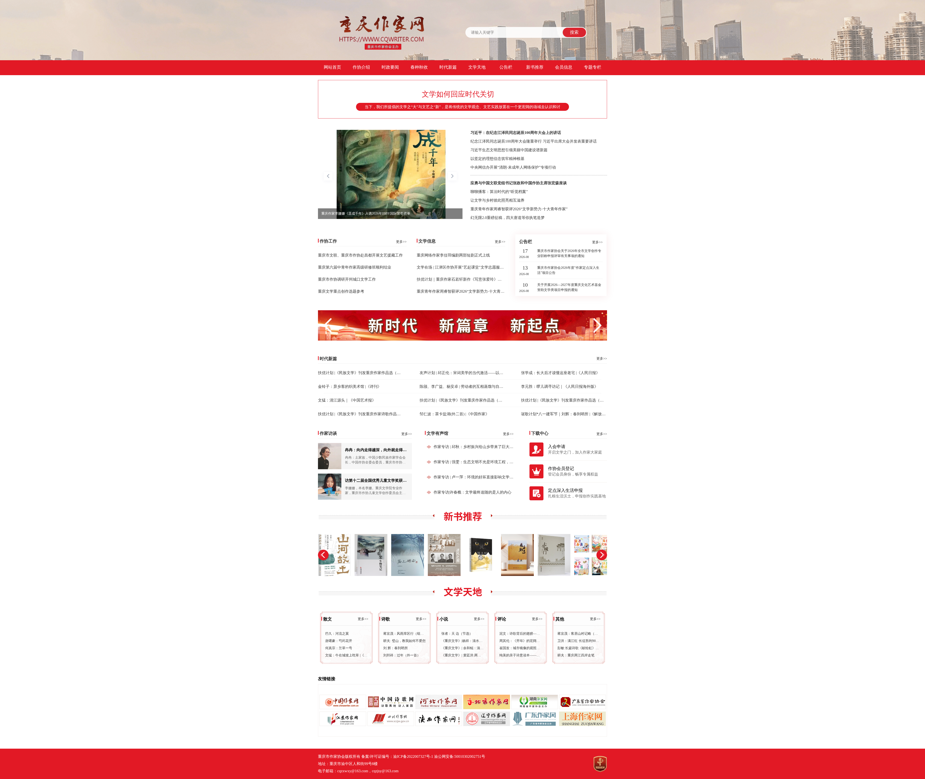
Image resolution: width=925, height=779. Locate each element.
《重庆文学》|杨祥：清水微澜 (462, 641)
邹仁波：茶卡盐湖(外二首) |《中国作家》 (454, 414)
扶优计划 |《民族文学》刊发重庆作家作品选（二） (564, 400)
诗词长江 (328, 213)
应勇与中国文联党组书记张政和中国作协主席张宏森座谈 (518, 183)
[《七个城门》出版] (517, 555)
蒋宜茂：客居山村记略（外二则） (578, 633)
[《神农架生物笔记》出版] (334, 555)
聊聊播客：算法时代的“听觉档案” (499, 192)
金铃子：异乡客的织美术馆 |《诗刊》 (349, 386)
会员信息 (563, 67)
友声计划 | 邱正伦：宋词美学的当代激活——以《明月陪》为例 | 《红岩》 (482, 373)
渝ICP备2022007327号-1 (413, 756)
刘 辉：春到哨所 (395, 648)
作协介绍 (361, 67)
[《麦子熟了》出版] (480, 555)
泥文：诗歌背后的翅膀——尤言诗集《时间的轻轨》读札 (520, 633)
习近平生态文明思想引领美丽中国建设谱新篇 (509, 150)
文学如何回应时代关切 (458, 94)
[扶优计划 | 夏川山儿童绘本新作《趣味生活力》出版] (554, 555)
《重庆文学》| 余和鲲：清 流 (462, 648)
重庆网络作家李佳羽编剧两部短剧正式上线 (453, 255)
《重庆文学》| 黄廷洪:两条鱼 (462, 655)
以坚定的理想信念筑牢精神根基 (497, 159)
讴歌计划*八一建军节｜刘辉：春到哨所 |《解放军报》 (567, 414)
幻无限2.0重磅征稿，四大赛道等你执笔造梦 (507, 218)
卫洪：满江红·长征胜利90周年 (578, 641)
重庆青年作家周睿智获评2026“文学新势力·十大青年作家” (519, 209)
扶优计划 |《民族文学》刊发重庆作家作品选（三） (463, 400)
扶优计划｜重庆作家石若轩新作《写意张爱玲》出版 (461, 279)
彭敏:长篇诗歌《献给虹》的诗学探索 (578, 648)
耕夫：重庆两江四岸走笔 (576, 655)
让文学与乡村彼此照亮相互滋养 (497, 200)
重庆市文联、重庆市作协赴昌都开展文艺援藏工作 (360, 255)
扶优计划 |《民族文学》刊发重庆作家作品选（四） (361, 373)
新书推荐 (534, 67)
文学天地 (477, 67)
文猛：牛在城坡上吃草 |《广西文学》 (346, 655)
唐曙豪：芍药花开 (338, 641)
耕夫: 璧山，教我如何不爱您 (404, 641)
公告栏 (505, 67)
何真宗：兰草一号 (338, 648)
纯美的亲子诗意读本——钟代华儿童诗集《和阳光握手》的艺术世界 (520, 655)
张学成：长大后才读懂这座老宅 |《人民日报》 (560, 373)
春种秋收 (419, 67)
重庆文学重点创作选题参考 (341, 291)
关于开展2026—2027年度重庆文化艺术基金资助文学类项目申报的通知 (569, 287)
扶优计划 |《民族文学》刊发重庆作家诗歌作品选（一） (365, 414)
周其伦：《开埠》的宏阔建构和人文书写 (520, 641)
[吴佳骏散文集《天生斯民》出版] (590, 555)
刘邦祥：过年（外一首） (401, 655)
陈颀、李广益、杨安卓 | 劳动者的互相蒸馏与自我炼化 (465, 386)
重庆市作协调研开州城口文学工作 (347, 279)
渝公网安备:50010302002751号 (459, 756)
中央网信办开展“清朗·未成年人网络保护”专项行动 (513, 167)
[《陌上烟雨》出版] (371, 555)
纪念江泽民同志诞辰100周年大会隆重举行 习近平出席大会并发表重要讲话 (533, 141)
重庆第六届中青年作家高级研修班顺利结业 (354, 267)
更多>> (401, 242)
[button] (452, 177)
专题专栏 (592, 67)
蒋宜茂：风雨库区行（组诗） (404, 633)
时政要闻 (390, 67)
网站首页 (332, 67)
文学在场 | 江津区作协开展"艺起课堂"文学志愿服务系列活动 (468, 267)
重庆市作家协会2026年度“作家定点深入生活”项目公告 (568, 270)
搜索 (574, 32)
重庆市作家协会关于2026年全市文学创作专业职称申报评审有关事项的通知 (569, 253)
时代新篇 (448, 67)
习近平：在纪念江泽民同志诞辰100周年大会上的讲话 (515, 133)
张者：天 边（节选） (457, 633)
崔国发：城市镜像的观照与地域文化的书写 (520, 648)
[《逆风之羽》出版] (407, 555)
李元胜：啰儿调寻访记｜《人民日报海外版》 (559, 386)
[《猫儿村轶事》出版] (444, 555)
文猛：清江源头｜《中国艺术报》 (347, 400)
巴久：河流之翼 (337, 633)
